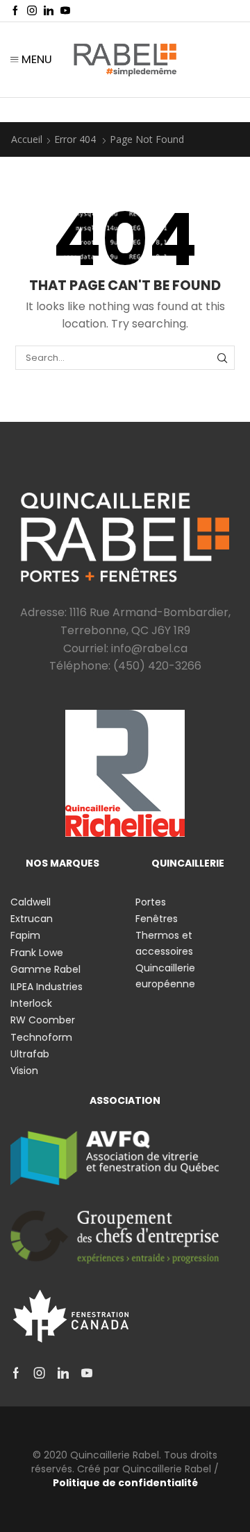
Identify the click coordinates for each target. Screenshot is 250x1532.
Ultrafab (29, 1054)
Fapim (25, 935)
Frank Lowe (36, 953)
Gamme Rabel (45, 969)
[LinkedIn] (48, 11)
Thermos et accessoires (164, 943)
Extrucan (31, 919)
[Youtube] (65, 11)
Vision (24, 1071)
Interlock (31, 1003)
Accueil (26, 139)
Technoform (41, 1037)
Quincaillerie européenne (165, 975)
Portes (150, 902)
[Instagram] (32, 11)
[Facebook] (15, 11)
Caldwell (30, 902)
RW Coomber (42, 1020)
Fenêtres (156, 919)
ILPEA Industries (46, 987)
